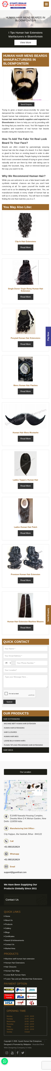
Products (8, 924)
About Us (9, 920)
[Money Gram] (32, 996)
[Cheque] (20, 1002)
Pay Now (48, 336)
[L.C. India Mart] (32, 1002)
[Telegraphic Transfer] (9, 996)
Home (7, 916)
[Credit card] (9, 1002)
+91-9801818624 (12, 847)
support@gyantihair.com (15, 872)
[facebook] (17, 1052)
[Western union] (9, 989)
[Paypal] (20, 989)
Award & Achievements (14, 940)
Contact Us (12, 899)
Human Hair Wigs (11, 736)
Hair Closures (10, 732)
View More (25, 42)
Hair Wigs (8, 750)
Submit (9, 702)
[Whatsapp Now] (4, 1061)
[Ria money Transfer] (20, 996)
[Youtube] (12, 1052)
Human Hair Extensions (14, 728)
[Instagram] (7, 1052)
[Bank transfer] (32, 989)
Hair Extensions (11, 719)
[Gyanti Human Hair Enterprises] (25, 795)
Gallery (8, 928)
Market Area (10, 948)
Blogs (7, 932)
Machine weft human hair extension (20, 724)
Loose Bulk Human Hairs (14, 741)
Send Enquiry (48, 615)
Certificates (9, 936)
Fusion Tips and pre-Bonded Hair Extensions (23, 745)
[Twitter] (23, 1052)
